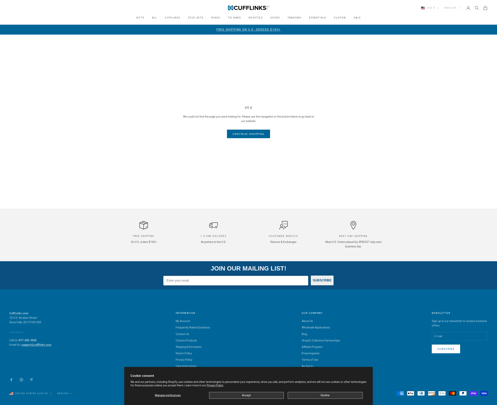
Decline (325, 395)
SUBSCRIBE (322, 280)
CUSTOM (340, 17)
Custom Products (186, 340)
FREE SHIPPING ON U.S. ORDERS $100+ (248, 29)
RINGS (215, 17)
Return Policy (184, 353)
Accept (246, 395)
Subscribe (445, 348)
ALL (154, 17)
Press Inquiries (311, 353)
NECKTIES (255, 17)
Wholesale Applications (316, 327)
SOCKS (275, 17)
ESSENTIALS (317, 17)
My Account (183, 321)
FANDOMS (294, 17)
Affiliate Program (312, 346)
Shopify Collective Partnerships (321, 340)
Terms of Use (310, 359)
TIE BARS (234, 17)
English (450, 8)
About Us (307, 321)
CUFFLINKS (172, 17)
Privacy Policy (215, 385)
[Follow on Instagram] (21, 380)
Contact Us (182, 334)
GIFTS (140, 17)
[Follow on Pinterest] (31, 380)
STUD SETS (195, 17)
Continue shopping (249, 134)
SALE (357, 17)
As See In (307, 366)
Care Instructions (186, 366)
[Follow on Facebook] (11, 380)
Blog (304, 334)
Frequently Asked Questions (193, 327)
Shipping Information (189, 346)
